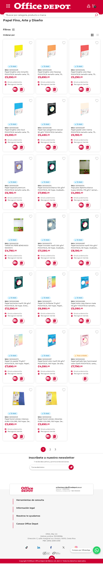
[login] (88, 6)
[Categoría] (4, 4)
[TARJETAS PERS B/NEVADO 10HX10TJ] (18, 222)
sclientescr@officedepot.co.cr (69, 487)
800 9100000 (76, 491)
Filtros (7, 29)
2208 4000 (65, 489)
